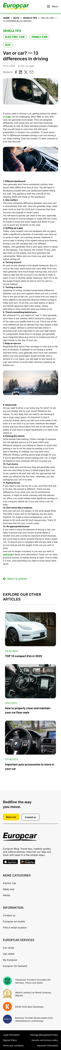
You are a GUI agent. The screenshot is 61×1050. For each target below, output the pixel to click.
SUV (8, 44)
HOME (6, 18)
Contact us (30, 817)
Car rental (8, 947)
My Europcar (10, 959)
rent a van (8, 554)
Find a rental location (15, 927)
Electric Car (15, 36)
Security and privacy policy (45, 1040)
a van (8, 116)
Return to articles (17, 578)
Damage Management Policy (44, 1035)
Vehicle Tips (30, 18)
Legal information (11, 1035)
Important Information (47, 1045)
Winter (6, 895)
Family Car (40, 36)
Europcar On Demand (15, 965)
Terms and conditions (13, 1045)
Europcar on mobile (14, 921)
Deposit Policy (10, 1040)
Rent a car (11, 817)
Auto (16, 18)
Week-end (8, 889)
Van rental (8, 953)
